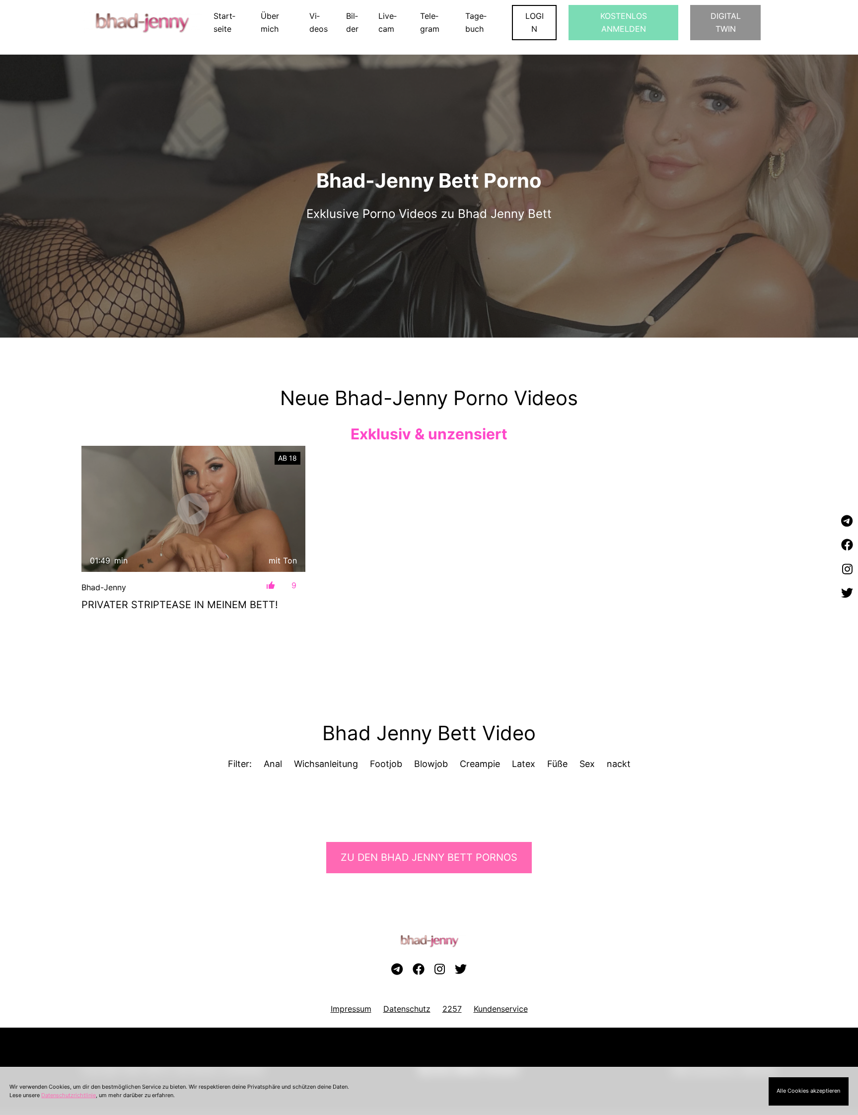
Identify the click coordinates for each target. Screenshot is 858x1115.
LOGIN (534, 22)
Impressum (351, 1009)
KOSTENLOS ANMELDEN (623, 22)
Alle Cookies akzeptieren (808, 1090)
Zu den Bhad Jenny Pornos (429, 857)
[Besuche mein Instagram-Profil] (847, 569)
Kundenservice (501, 1009)
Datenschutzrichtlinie (68, 1095)
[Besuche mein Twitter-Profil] (847, 593)
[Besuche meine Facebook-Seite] (847, 545)
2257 (452, 1009)
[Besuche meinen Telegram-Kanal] (847, 521)
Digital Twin (726, 22)
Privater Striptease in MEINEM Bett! (179, 605)
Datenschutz (406, 1009)
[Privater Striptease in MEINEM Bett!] (193, 508)
